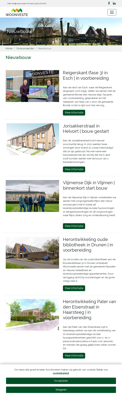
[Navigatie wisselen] (111, 12)
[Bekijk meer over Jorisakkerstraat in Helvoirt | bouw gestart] (32, 139)
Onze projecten (25, 48)
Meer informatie (74, 112)
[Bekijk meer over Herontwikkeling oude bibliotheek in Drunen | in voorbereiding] (32, 253)
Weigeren (61, 389)
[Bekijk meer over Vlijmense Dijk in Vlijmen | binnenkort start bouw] (32, 196)
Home (9, 48)
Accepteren (61, 380)
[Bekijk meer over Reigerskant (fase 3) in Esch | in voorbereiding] (32, 86)
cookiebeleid (61, 373)
